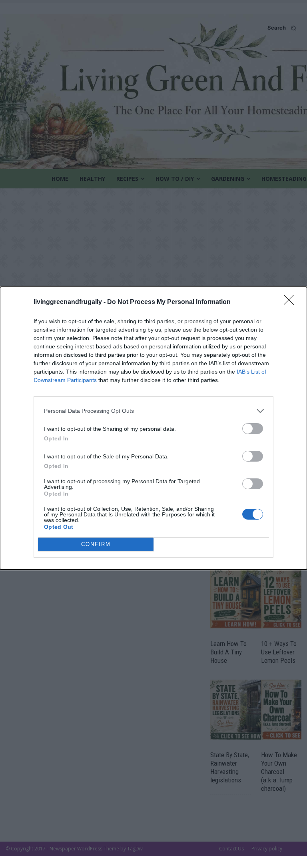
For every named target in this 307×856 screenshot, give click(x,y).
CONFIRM (96, 544)
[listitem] (153, 411)
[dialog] (153, 428)
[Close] (291, 302)
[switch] (252, 428)
